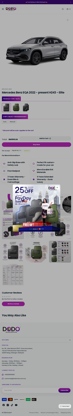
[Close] (57, 187)
